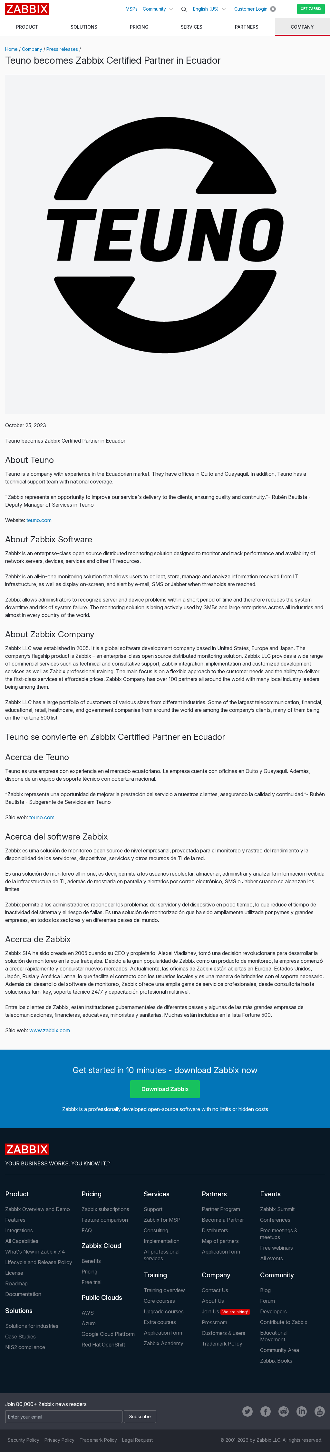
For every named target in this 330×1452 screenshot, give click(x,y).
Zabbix (27, 9)
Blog (265, 1290)
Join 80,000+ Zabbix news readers (46, 1404)
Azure (89, 1323)
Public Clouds (102, 1297)
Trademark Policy (222, 1343)
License (14, 1273)
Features (15, 1220)
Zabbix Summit (277, 1209)
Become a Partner (223, 1220)
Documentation (23, 1294)
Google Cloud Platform (108, 1334)
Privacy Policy (59, 1440)
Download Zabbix (165, 1089)
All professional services (162, 1255)
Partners (214, 1194)
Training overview (164, 1290)
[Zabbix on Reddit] (283, 1411)
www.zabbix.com (49, 1030)
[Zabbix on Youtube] (320, 1411)
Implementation (162, 1241)
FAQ (87, 1230)
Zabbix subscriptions (105, 1209)
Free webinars (276, 1248)
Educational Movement (273, 1336)
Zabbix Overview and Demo (37, 1209)
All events (271, 1258)
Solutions (19, 1311)
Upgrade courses (164, 1311)
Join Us (225, 1311)
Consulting (156, 1230)
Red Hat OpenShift (103, 1344)
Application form (221, 1251)
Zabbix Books (276, 1360)
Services (157, 1194)
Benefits (91, 1261)
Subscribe (140, 1416)
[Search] (184, 9)
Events (270, 1194)
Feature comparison (105, 1220)
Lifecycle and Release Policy (38, 1262)
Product (17, 1194)
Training (155, 1275)
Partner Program (221, 1209)
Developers (273, 1311)
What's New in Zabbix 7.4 (35, 1251)
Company (32, 49)
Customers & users (223, 1333)
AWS (88, 1313)
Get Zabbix (311, 9)
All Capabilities (21, 1241)
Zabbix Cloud (101, 1246)
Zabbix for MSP (162, 1220)
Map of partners (220, 1241)
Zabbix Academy (163, 1343)
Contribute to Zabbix (283, 1322)
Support (153, 1209)
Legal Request (137, 1440)
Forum (267, 1301)
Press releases (62, 49)
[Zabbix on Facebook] (265, 1411)
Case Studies (20, 1336)
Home (11, 49)
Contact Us (215, 1290)
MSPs (132, 9)
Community (154, 9)
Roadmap (16, 1283)
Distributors (215, 1230)
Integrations (19, 1230)
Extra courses (160, 1322)
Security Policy (23, 1440)
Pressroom (214, 1322)
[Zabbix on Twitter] (247, 1411)
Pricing (92, 1194)
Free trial (92, 1282)
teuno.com (39, 520)
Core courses (159, 1301)
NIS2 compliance (25, 1347)
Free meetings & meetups (278, 1233)
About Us (213, 1301)
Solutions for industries (31, 1326)
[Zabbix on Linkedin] (301, 1411)
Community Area (279, 1350)
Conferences (275, 1220)
